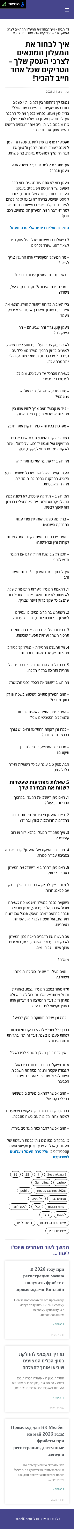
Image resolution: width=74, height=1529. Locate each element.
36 (15, 1174)
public (24, 1190)
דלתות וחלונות (57, 1206)
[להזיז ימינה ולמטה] (5, 5)
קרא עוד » (58, 1324)
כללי (37, 1206)
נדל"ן (46, 1214)
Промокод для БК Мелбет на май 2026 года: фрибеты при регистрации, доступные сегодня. (37, 1440)
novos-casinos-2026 (51, 1190)
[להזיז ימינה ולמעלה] (5, 3)
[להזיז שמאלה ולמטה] (3, 5)
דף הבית (63, 29)
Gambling (42, 1182)
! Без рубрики (56, 1174)
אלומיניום (36, 1198)
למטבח (61, 1214)
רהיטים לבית (24, 1223)
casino (61, 1182)
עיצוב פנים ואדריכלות (53, 1223)
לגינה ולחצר (19, 1206)
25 (27, 1174)
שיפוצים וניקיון (57, 1231)
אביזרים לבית (58, 1198)
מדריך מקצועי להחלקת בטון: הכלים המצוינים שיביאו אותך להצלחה (41, 1360)
